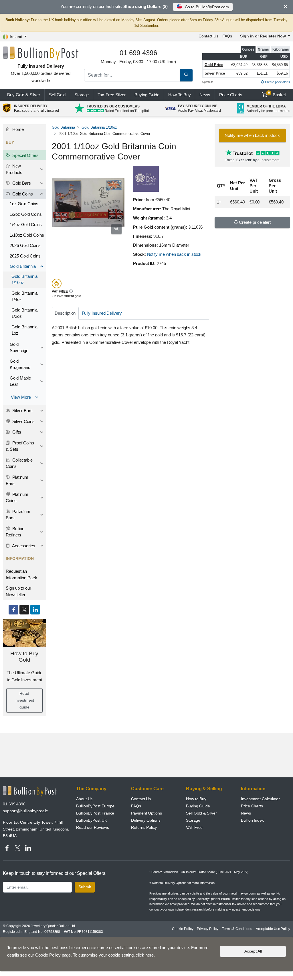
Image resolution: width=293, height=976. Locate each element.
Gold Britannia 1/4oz (24, 296)
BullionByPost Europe (95, 806)
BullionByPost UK (91, 820)
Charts (230, 94)
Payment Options (146, 813)
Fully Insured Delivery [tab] (102, 313)
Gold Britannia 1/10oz (99, 127)
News (204, 94)
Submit (84, 887)
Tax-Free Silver (112, 94)
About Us (84, 799)
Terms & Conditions (237, 929)
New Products (14, 169)
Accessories (23, 545)
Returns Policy (144, 827)
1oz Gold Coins (24, 203)
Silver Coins (23, 421)
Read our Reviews (92, 827)
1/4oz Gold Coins (26, 224)
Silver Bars (22, 410)
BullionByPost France (95, 813)
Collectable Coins (19, 463)
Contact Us (141, 799)
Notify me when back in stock (174, 254)
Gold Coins (22, 193)
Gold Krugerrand (20, 364)
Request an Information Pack (21, 574)
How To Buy (179, 94)
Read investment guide (24, 700)
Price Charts (252, 806)
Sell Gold (57, 94)
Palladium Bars (18, 514)
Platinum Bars (17, 480)
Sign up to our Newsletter (18, 591)
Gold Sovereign (19, 347)
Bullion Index (252, 820)
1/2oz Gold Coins (26, 214)
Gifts (16, 432)
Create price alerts (277, 82)
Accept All (253, 951)
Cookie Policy (182, 929)
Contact (208, 36)
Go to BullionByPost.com (207, 7)
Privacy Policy (207, 929)
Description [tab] (65, 313)
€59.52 (242, 73)
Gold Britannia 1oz (24, 330)
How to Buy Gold (24, 656)
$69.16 (282, 73)
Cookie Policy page (53, 955)
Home (17, 129)
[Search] (186, 75)
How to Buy (196, 799)
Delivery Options (146, 820)
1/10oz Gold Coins (27, 235)
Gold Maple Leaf (20, 381)
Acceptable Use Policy (273, 929)
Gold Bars (21, 183)
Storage (81, 94)
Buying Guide (146, 94)
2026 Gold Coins (25, 245)
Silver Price (215, 73)
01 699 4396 (14, 804)
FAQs (227, 36)
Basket (277, 94)
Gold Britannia (63, 127)
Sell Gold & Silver (201, 813)
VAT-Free (194, 827)
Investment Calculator (260, 799)
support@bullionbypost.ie (25, 811)
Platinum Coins (17, 497)
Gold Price (214, 65)
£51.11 (262, 73)
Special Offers (25, 155)
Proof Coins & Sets (20, 446)
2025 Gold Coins (25, 256)
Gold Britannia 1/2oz (24, 313)
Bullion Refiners (15, 532)
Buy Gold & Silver (23, 94)
